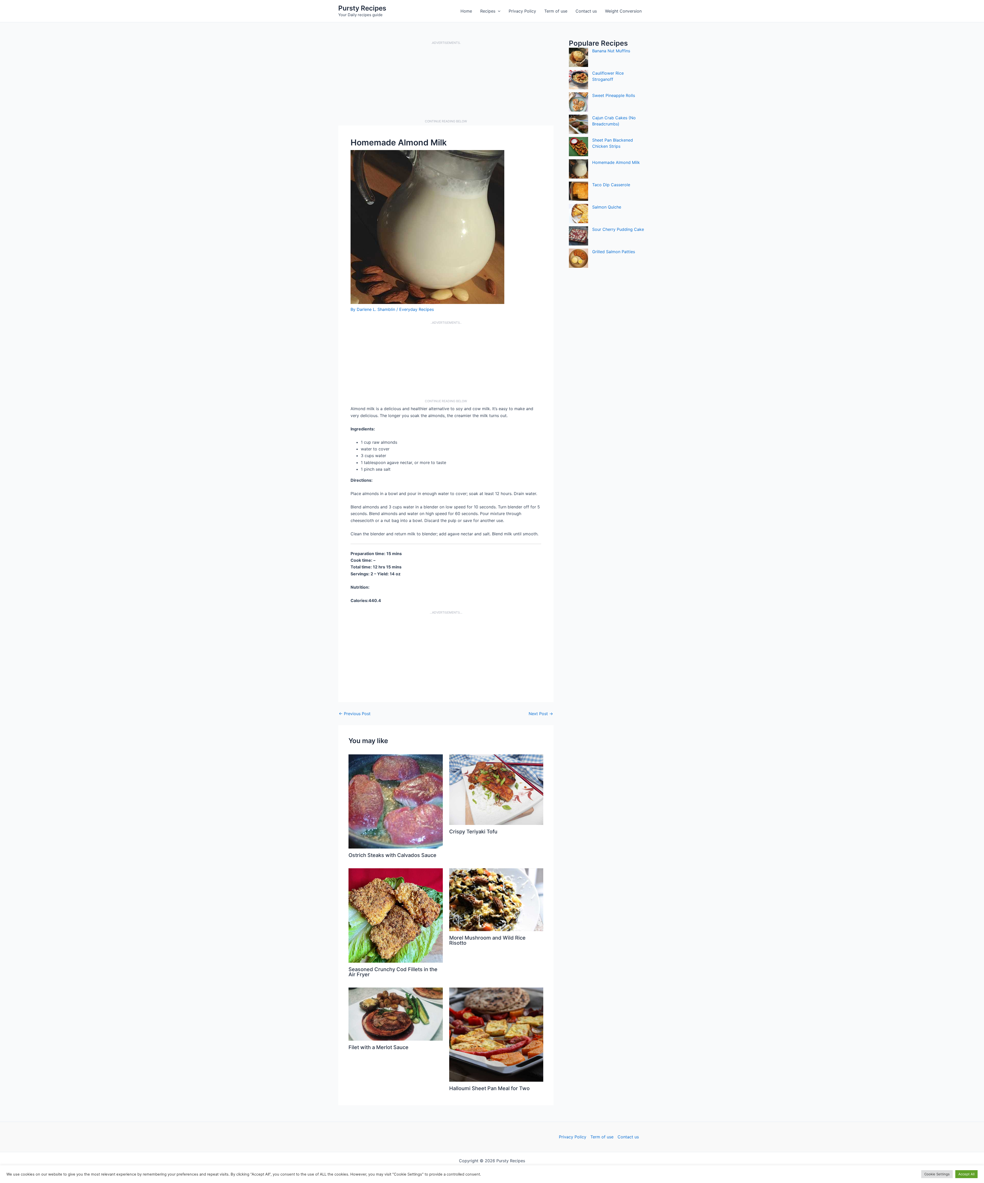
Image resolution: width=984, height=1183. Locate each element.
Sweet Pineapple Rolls (613, 95)
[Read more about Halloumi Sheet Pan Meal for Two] (496, 1034)
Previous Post (355, 714)
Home (466, 11)
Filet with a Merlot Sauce (378, 1047)
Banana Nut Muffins (611, 50)
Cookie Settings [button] (937, 1174)
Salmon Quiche (606, 207)
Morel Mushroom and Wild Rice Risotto (487, 940)
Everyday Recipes (416, 309)
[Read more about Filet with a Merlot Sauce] (395, 1013)
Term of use (555, 11)
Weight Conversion (623, 11)
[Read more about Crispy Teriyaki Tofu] (496, 789)
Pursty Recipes (362, 8)
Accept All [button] (966, 1174)
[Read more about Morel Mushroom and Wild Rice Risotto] (496, 899)
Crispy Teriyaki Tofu (473, 832)
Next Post (541, 714)
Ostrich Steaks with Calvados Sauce (392, 855)
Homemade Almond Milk (616, 162)
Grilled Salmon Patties (613, 251)
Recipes (487, 11)
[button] (497, 11)
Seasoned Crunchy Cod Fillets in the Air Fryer (392, 972)
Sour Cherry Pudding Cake (618, 229)
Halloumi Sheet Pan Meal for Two (489, 1088)
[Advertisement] (446, 82)
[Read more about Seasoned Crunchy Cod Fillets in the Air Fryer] (395, 915)
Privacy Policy (522, 11)
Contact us (586, 11)
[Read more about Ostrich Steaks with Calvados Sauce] (395, 801)
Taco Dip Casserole (611, 184)
